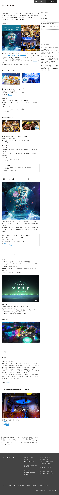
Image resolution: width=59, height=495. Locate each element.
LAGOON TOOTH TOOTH (46, 461)
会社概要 (46, 485)
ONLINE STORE (45, 21)
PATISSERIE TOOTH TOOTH (48, 24)
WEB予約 (6, 422)
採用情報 (40, 485)
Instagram (6, 384)
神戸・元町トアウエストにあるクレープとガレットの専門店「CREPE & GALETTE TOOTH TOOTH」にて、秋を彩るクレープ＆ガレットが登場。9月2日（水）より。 (50, 59)
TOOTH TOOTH (13, 457)
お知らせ (34, 485)
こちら (10, 95)
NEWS (47, 7)
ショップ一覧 (21, 485)
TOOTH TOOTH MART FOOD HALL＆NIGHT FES (16, 55)
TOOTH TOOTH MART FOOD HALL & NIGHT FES (45, 467)
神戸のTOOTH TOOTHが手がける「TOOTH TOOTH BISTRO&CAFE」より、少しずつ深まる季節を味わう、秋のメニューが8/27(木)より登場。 (50, 51)
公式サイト (7, 243)
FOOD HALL (44, 18)
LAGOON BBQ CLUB (45, 463)
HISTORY (35, 7)
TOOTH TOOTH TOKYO (46, 471)
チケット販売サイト (9, 245)
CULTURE (43, 15)
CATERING (53, 7)
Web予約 (40, 1)
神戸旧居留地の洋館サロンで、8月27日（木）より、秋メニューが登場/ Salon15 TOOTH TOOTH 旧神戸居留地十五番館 (49, 68)
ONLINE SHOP (12, 485)
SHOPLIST (41, 7)
